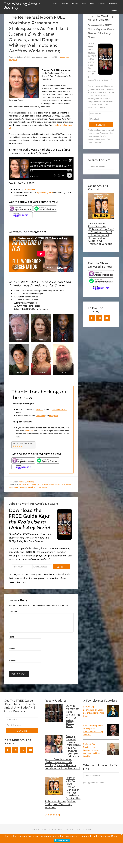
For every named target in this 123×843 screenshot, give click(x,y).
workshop (37, 487)
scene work (66, 484)
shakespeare (14, 487)
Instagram (53, 416)
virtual (30, 487)
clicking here (29, 189)
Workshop (30, 482)
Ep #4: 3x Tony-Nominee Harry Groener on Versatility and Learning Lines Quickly (93, 750)
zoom (44, 487)
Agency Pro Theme (59, 829)
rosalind (58, 484)
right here (29, 431)
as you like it (24, 484)
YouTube (39, 409)
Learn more (61, 840)
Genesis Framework (81, 829)
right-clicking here (45, 192)
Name (12, 637)
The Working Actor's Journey (22, 6)
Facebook (40, 416)
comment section (59, 409)
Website (12, 661)
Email (12, 649)
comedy (33, 484)
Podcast (22, 482)
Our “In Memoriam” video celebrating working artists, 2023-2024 (73, 716)
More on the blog (52, 815)
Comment (14, 611)
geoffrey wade (42, 484)
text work (23, 487)
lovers (51, 484)
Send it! (62, 567)
